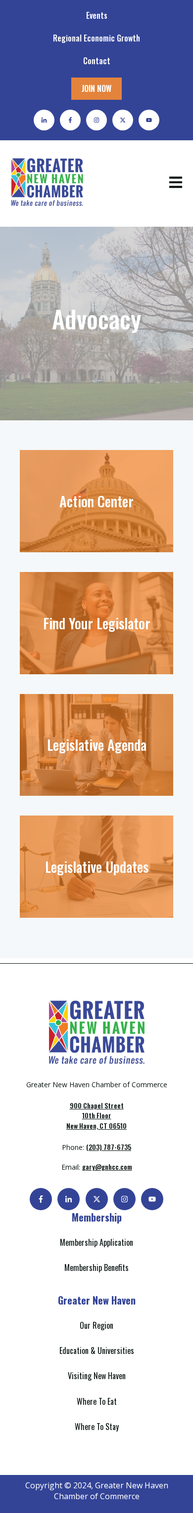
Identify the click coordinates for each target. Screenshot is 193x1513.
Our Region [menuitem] (96, 1325)
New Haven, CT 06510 (96, 1115)
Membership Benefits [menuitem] (96, 1267)
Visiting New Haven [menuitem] (97, 1376)
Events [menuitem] (96, 15)
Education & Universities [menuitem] (96, 1350)
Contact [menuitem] (96, 61)
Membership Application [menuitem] (96, 1242)
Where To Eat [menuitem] (97, 1401)
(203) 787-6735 (108, 1147)
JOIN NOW (96, 88)
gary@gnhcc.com (107, 1166)
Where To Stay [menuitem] (97, 1426)
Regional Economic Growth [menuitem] (96, 38)
